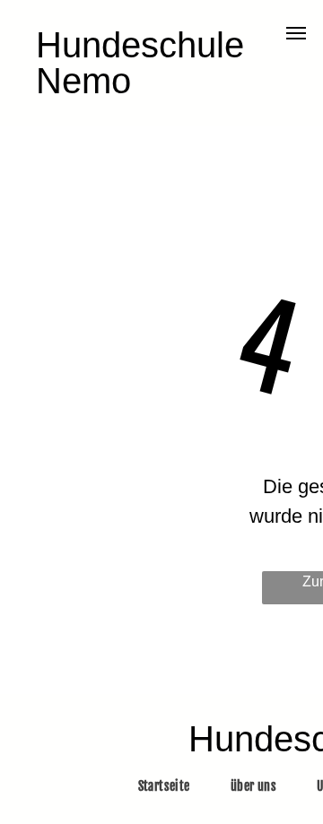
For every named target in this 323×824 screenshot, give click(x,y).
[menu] (296, 33)
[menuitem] (171, 786)
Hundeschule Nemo (140, 62)
